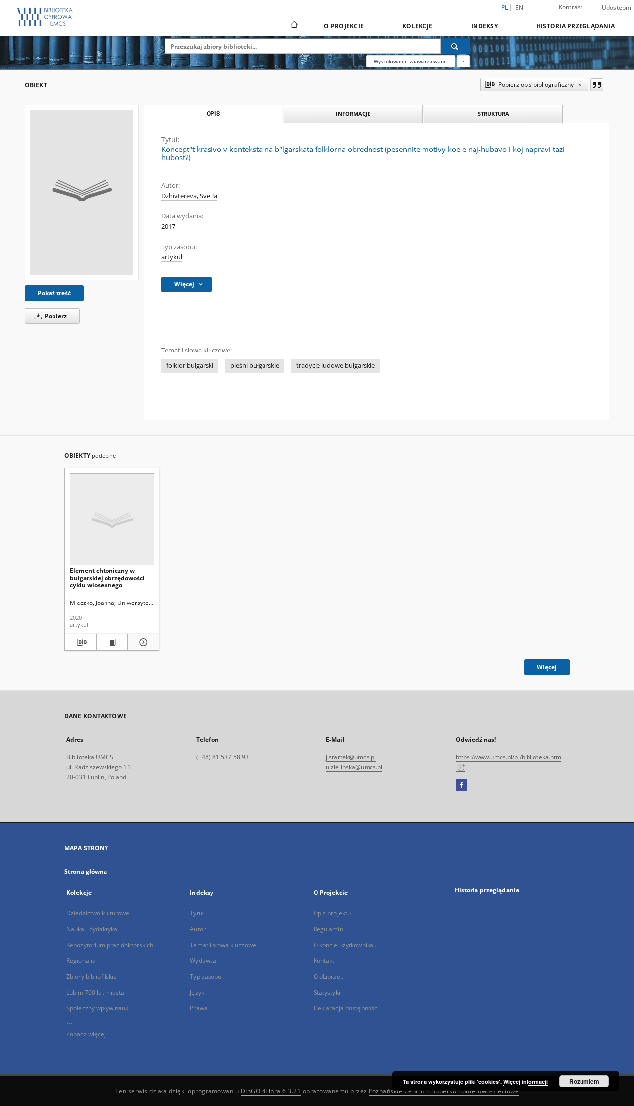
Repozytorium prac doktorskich (109, 945)
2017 (168, 226)
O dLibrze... (329, 976)
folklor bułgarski (189, 365)
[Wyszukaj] (455, 46)
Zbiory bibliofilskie (91, 976)
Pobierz (55, 316)
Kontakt (324, 960)
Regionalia (81, 960)
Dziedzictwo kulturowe (98, 913)
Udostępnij (617, 8)
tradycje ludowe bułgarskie (335, 365)
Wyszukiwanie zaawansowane (410, 61)
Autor (198, 929)
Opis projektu (332, 913)
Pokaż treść (54, 293)
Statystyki (327, 992)
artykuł (171, 257)
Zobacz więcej (86, 1034)
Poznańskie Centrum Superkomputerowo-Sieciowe (444, 1091)
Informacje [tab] (353, 113)
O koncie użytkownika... (346, 945)
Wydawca (203, 960)
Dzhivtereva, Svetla (189, 196)
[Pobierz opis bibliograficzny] (80, 642)
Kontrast (571, 7)
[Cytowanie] (596, 84)
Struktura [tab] (493, 113)
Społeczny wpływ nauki (98, 1008)
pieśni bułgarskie (254, 365)
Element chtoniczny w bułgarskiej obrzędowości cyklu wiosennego (107, 577)
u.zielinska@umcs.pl (354, 767)
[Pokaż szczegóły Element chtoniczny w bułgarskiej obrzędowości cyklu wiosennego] (142, 642)
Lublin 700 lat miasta (95, 992)
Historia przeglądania (575, 26)
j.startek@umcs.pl (351, 757)
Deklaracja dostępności (346, 1008)
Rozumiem (584, 1081)
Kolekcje (417, 26)
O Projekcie (344, 26)
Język (197, 992)
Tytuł (197, 913)
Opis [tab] (213, 113)
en (519, 7)
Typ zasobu (205, 976)
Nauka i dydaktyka (91, 929)
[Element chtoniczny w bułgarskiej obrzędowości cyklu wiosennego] (112, 519)
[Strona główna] (293, 26)
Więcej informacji (525, 1081)
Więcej (547, 667)
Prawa (199, 1008)
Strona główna (85, 871)
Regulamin (328, 929)
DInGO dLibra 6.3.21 (271, 1091)
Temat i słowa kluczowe (223, 945)
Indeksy (484, 26)
